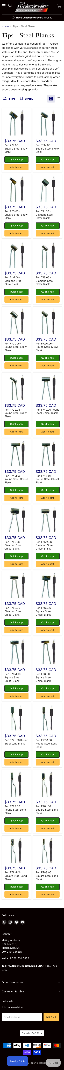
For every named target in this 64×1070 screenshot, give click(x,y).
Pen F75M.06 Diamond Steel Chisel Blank (44, 545)
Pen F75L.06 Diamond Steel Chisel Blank (13, 545)
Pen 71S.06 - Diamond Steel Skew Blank (44, 281)
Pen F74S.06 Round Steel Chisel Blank (47, 479)
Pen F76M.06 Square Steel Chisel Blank (12, 677)
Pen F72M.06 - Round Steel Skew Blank (47, 347)
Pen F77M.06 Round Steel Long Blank (46, 743)
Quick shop (16, 159)
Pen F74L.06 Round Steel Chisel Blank (47, 411)
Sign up (51, 1016)
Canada (30, 1033)
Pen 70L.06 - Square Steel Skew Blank (15, 148)
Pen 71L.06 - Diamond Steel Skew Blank (44, 215)
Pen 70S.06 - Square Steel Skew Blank (15, 215)
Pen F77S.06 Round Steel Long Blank (15, 810)
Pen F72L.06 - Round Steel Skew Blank (15, 347)
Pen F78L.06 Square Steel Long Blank (47, 810)
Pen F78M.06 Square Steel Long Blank (15, 876)
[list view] (58, 99)
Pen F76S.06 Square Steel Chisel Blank (43, 677)
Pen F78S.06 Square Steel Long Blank (47, 876)
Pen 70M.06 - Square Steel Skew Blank (47, 148)
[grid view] (51, 99)
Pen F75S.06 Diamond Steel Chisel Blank (13, 611)
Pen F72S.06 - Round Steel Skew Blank (15, 413)
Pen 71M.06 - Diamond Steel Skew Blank (13, 281)
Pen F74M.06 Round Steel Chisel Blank (16, 479)
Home (5, 26)
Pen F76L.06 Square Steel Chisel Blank (43, 611)
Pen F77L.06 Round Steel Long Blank (16, 742)
